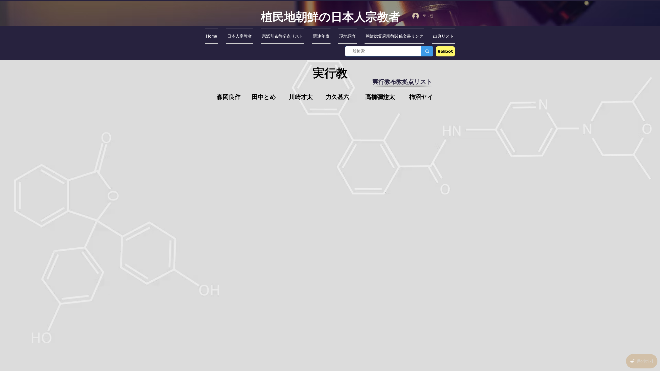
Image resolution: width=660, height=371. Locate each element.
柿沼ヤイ (421, 97)
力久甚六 (337, 97)
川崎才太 (301, 97)
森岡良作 (229, 97)
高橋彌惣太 (380, 97)
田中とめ (264, 97)
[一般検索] (427, 51)
